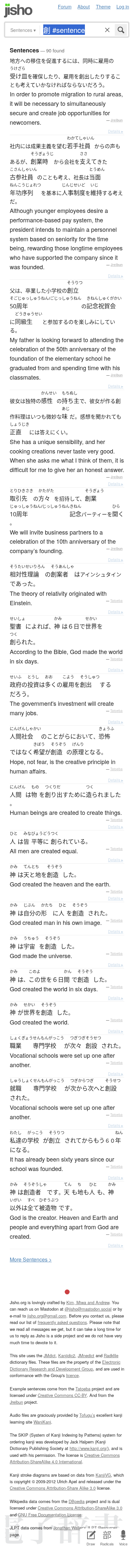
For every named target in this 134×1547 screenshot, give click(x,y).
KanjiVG (103, 1475)
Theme (103, 6)
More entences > (31, 1259)
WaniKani (42, 1422)
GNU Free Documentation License (49, 1515)
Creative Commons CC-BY (62, 1395)
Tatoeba (116, 600)
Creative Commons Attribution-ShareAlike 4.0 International (65, 1458)
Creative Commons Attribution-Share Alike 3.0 (53, 1488)
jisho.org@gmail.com (46, 1316)
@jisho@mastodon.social (88, 1309)
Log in (122, 6)
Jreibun (117, 120)
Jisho (18, 11)
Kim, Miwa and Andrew (87, 1302)
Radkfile (111, 1355)
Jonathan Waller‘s (69, 1528)
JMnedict (86, 1355)
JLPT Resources (102, 1528)
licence (72, 1375)
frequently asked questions (62, 1322)
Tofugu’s (87, 1415)
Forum (65, 6)
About (83, 6)
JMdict (50, 1355)
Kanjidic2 (66, 1355)
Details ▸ (115, 131)
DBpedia (77, 1501)
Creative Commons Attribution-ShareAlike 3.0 (80, 1508)
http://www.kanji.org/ (88, 1448)
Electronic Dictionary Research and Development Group (65, 1365)
